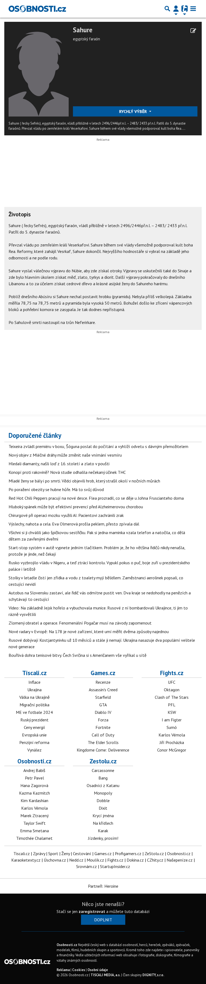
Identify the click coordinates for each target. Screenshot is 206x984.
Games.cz (103, 673)
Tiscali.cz (34, 673)
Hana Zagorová (34, 785)
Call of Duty (103, 735)
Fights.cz (171, 673)
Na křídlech (103, 823)
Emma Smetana (34, 830)
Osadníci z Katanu (103, 785)
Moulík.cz (95, 860)
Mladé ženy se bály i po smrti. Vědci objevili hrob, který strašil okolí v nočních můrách (84, 481)
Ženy (65, 853)
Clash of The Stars (172, 697)
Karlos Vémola (172, 735)
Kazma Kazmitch (34, 793)
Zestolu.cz (103, 761)
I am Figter (172, 719)
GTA (103, 704)
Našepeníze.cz (180, 860)
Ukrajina (34, 689)
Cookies (78, 970)
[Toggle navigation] (193, 8)
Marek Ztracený (34, 815)
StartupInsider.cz (115, 866)
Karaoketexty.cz (26, 860)
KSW (172, 712)
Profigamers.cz (128, 853)
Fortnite (103, 727)
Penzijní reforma (34, 742)
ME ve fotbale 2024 (34, 712)
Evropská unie (34, 735)
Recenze (103, 682)
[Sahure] (39, 70)
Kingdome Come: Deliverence (103, 750)
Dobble (103, 800)
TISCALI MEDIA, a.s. (105, 975)
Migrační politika (34, 704)
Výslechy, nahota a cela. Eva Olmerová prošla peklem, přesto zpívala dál (74, 524)
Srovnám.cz (86, 866)
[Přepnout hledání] (167, 8)
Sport (53, 853)
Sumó (172, 727)
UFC (171, 682)
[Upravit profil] (193, 30)
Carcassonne (103, 770)
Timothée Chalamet (34, 838)
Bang (103, 778)
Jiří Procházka (172, 742)
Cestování (82, 853)
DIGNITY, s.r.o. (153, 975)
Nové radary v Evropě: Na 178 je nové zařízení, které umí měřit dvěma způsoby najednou (89, 631)
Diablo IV (103, 712)
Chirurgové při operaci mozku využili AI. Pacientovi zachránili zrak (66, 515)
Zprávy (39, 853)
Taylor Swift (34, 823)
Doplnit (103, 919)
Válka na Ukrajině (34, 697)
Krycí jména (103, 815)
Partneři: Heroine (103, 886)
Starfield (103, 697)
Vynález (34, 750)
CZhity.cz (155, 860)
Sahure (82, 30)
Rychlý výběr (133, 111)
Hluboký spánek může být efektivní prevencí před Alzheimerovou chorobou (76, 506)
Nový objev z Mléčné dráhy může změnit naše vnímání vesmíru (65, 455)
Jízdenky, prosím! (103, 838)
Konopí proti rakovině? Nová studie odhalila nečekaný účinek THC (67, 472)
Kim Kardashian (34, 800)
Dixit (103, 808)
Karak (103, 830)
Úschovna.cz (55, 860)
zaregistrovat (92, 911)
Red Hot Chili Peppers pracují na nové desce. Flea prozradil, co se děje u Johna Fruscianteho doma (96, 498)
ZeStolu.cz (154, 853)
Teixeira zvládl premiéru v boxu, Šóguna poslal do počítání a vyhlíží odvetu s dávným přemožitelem (98, 446)
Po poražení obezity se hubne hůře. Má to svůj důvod (56, 489)
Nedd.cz (76, 860)
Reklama (63, 970)
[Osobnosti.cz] (37, 8)
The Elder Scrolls (103, 742)
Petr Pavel (34, 778)
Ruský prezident (34, 719)
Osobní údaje (97, 970)
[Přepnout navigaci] (176, 8)
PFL (171, 704)
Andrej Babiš (34, 770)
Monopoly (103, 793)
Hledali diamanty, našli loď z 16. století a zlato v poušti (59, 463)
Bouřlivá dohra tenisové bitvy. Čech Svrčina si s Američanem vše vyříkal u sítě (77, 655)
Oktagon (171, 689)
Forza (103, 719)
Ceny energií (34, 727)
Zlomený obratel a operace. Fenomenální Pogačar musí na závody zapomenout (80, 623)
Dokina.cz (135, 860)
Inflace (34, 682)
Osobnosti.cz (34, 761)
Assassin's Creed (103, 689)
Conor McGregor (171, 750)
